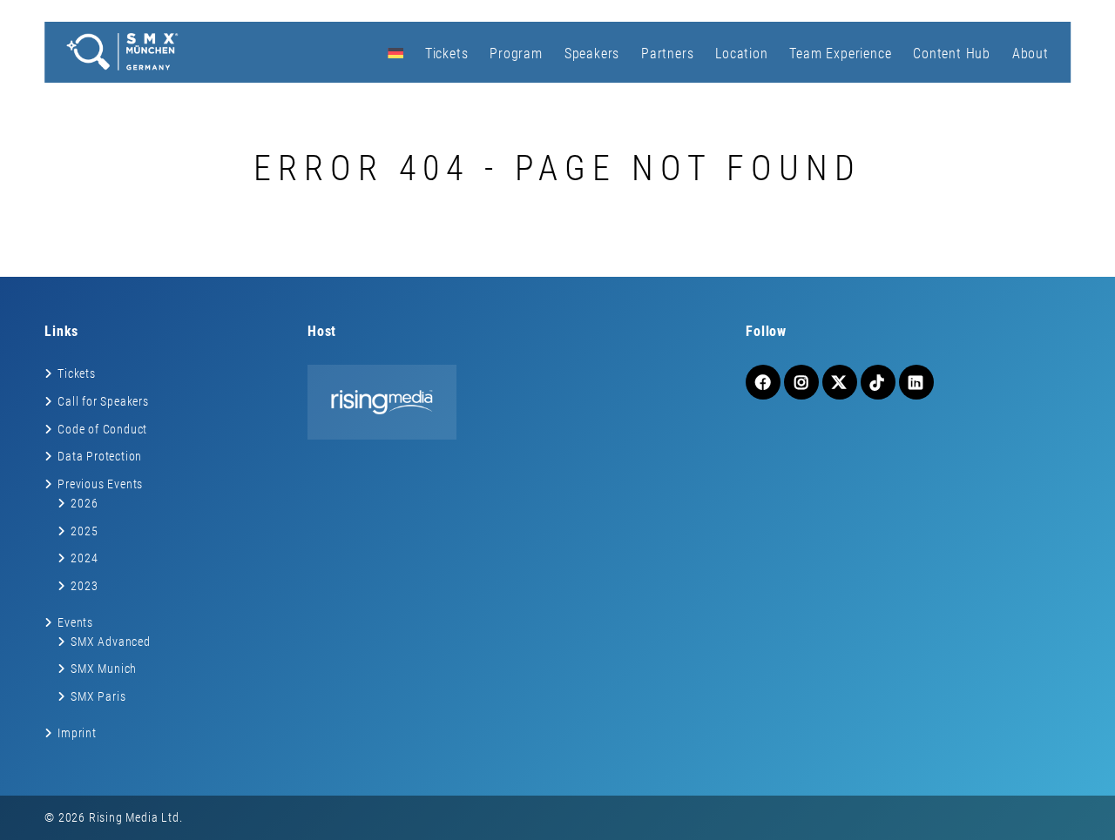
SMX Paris (98, 696)
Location (741, 53)
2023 (84, 586)
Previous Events (100, 484)
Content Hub (951, 53)
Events (75, 622)
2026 (84, 503)
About (1030, 53)
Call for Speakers (103, 401)
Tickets (447, 53)
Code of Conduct (102, 429)
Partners (667, 53)
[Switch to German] (395, 52)
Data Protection (99, 456)
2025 (84, 531)
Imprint (77, 733)
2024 (84, 558)
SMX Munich (104, 668)
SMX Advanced (111, 641)
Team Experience (840, 53)
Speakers (591, 53)
